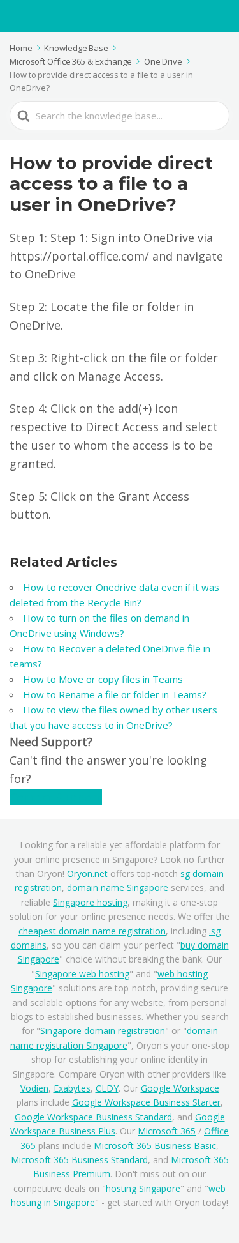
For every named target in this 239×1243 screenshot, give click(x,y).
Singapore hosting (90, 902)
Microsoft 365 (167, 1131)
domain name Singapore (117, 887)
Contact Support (56, 797)
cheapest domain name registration (92, 931)
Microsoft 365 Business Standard (79, 1160)
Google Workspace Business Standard (93, 1117)
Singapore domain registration (102, 1031)
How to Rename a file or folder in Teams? (114, 694)
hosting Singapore (143, 1188)
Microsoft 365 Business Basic (155, 1146)
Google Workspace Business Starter (146, 1102)
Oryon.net (87, 873)
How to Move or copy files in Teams (103, 679)
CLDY (107, 1088)
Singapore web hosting (82, 974)
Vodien (34, 1088)
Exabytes (72, 1088)
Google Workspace (180, 1088)
